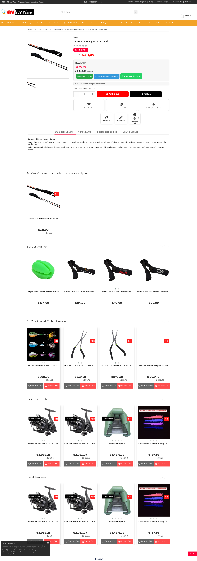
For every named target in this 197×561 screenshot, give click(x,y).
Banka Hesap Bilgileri (137, 2)
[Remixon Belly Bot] (117, 424)
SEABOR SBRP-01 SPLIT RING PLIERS (80, 366)
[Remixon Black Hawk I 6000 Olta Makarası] (43, 424)
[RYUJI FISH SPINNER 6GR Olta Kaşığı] (43, 346)
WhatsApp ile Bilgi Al (132, 76)
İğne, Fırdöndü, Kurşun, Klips (75, 23)
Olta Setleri (41, 23)
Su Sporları (170, 23)
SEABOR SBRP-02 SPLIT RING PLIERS (117, 366)
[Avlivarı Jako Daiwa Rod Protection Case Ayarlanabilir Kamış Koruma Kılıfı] (105, 271)
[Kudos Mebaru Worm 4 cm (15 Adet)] (154, 424)
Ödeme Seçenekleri (107, 132)
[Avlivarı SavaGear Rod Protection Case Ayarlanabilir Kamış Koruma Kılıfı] (32, 271)
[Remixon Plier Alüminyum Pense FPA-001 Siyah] (154, 346)
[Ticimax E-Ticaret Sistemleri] (99, 559)
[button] (67, 289)
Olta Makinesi (11, 23)
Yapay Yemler (54, 23)
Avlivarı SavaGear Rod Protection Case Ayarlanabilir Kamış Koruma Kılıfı (32, 292)
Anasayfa (3, 23)
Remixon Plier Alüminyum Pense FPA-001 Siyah (154, 366)
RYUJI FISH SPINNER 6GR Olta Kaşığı (43, 366)
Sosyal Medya (162, 2)
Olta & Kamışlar (27, 23)
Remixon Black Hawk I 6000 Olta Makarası (43, 444)
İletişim (188, 2)
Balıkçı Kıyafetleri (127, 23)
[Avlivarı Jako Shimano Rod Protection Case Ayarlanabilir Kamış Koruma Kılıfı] (142, 271)
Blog (151, 2)
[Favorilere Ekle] (28, 386)
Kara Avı (142, 23)
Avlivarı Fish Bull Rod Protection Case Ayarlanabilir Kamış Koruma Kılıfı (68, 292)
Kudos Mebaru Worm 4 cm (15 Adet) (154, 444)
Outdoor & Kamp (155, 23)
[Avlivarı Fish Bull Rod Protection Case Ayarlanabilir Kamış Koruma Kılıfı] (68, 271)
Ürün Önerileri (131, 132)
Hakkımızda (177, 2)
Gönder (192, 554)
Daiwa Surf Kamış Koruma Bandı (43, 219)
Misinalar (93, 23)
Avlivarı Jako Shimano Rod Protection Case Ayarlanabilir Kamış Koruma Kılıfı (142, 292)
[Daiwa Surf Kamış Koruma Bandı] (43, 198)
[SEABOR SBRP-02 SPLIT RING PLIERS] (117, 346)
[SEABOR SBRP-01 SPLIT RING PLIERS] (80, 346)
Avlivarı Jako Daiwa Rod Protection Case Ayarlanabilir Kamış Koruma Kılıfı (105, 292)
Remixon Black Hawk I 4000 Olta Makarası (80, 444)
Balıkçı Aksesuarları (108, 23)
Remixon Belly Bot (117, 444)
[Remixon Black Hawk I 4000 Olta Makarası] (80, 424)
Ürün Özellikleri (63, 132)
